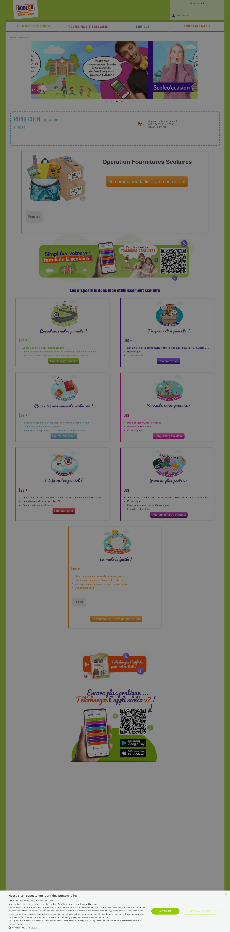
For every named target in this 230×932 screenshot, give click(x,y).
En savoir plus (35, 924)
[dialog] (115, 911)
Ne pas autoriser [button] (200, 911)
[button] (77, 927)
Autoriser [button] (165, 911)
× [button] (226, 894)
